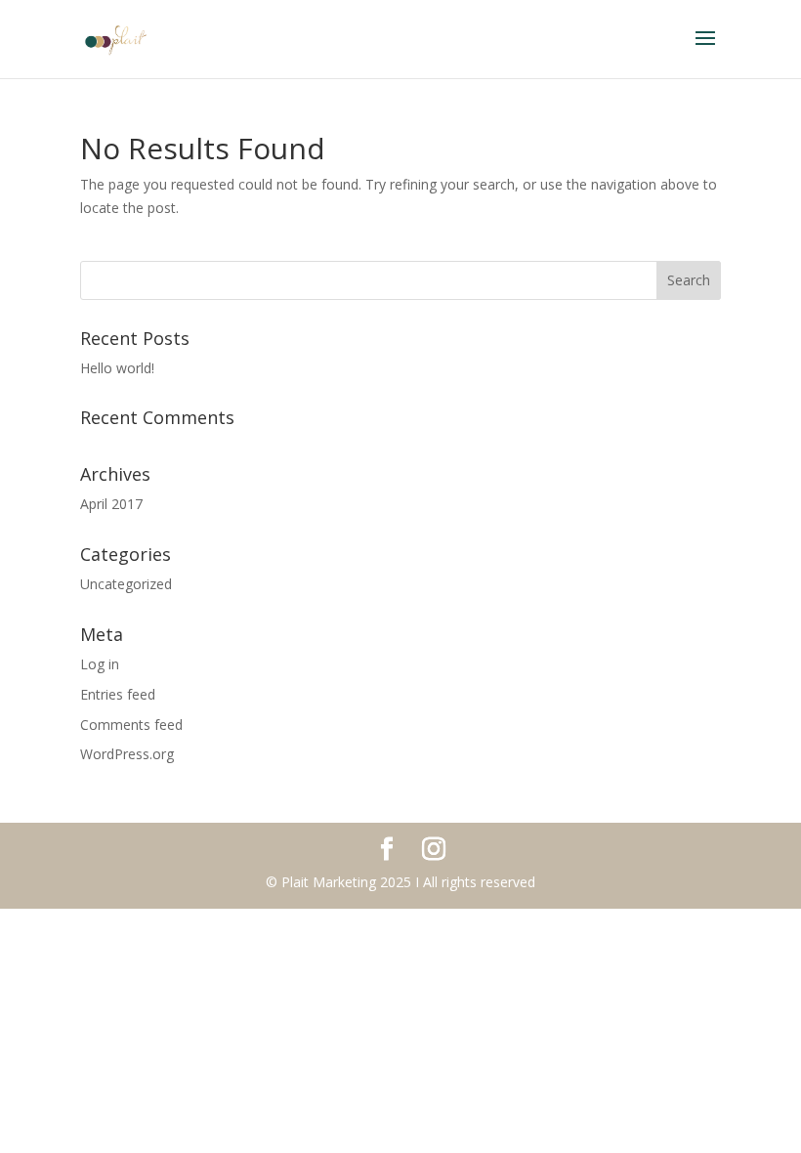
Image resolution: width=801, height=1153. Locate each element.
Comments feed (131, 724)
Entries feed (117, 694)
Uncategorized (126, 584)
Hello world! (117, 368)
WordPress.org (127, 754)
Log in (99, 664)
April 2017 (111, 503)
